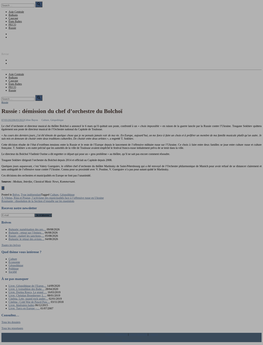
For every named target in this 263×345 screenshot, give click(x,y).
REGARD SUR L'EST (14, 47)
